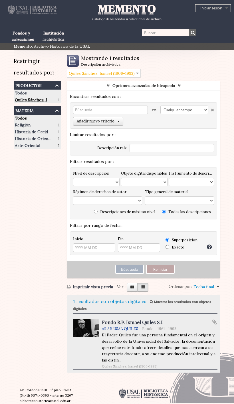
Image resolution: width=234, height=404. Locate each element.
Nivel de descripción (91, 173)
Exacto (177, 247)
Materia (24, 110)
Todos (21, 93)
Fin (121, 239)
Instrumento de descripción (191, 173)
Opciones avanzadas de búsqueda (143, 85)
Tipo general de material (166, 191)
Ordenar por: (180, 286)
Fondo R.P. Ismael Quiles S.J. (133, 322)
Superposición (184, 240)
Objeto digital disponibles (144, 173)
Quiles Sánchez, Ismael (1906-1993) (48, 99)
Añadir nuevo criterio (95, 121)
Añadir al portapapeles (214, 322)
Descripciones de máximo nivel (127, 211)
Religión (23, 125)
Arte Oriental (27, 145)
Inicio (78, 239)
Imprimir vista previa (92, 286)
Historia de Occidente (36, 131)
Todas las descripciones (189, 211)
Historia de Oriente (33, 138)
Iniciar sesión (211, 8)
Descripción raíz (112, 148)
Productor (28, 84)
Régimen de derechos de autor (99, 191)
